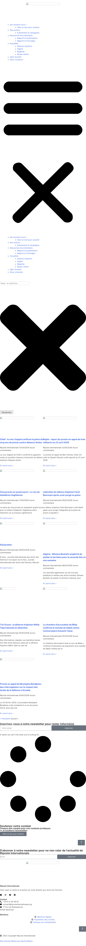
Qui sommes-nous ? (18, 25)
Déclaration (6, 544)
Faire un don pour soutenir (28, 27)
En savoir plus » (6, 465)
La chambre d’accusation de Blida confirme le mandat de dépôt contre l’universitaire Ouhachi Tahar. (61, 627)
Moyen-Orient (23, 54)
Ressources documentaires (21, 35)
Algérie (20, 49)
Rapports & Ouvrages (26, 41)
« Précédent (5, 719)
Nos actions (15, 30)
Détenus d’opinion (24, 46)
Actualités (14, 43)
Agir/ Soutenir (16, 57)
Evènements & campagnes (28, 33)
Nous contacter (16, 59)
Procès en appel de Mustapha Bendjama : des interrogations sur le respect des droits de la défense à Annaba (21, 687)
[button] (43, 150)
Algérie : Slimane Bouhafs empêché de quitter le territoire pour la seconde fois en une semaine (64, 557)
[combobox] (14, 283)
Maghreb (21, 51)
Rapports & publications (27, 38)
